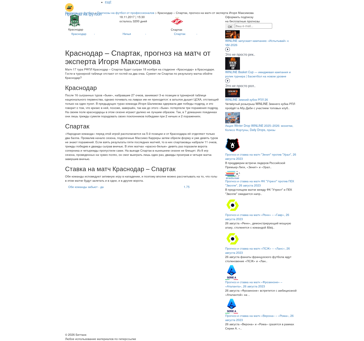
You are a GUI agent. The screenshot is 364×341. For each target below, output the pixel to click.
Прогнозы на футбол (79, 13)
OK (230, 27)
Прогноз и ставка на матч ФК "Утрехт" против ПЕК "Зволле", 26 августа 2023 (259, 183)
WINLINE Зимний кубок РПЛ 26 (246, 99)
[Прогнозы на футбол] (83, 5)
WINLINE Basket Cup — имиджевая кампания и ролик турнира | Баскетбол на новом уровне (258, 74)
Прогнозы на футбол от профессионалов (125, 13)
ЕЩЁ (108, 2)
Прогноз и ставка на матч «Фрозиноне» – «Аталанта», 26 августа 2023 (253, 284)
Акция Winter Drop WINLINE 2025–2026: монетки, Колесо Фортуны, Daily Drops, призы (259, 127)
